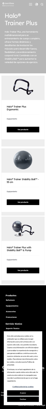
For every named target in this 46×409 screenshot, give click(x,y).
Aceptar (23, 393)
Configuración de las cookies (22, 387)
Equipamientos (12, 306)
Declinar (23, 399)
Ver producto (23, 129)
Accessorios (11, 311)
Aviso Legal (40, 405)
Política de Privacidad (26, 405)
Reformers (10, 300)
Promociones (11, 317)
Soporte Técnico (12, 328)
